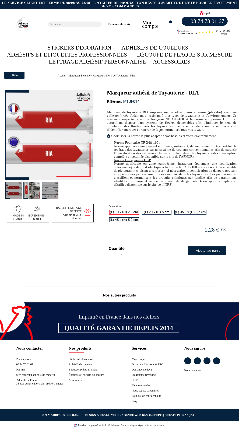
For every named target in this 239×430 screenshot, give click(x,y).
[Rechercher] (99, 24)
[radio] (124, 212)
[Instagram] (197, 360)
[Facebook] (187, 360)
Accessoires (171, 61)
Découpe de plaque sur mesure (184, 54)
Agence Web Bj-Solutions (142, 415)
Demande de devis (119, 24)
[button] (169, 24)
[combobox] (70, 24)
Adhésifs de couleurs (154, 47)
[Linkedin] (206, 360)
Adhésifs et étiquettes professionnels (67, 54)
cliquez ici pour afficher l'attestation (147, 425)
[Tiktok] (216, 360)
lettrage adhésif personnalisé (97, 61)
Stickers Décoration (79, 47)
